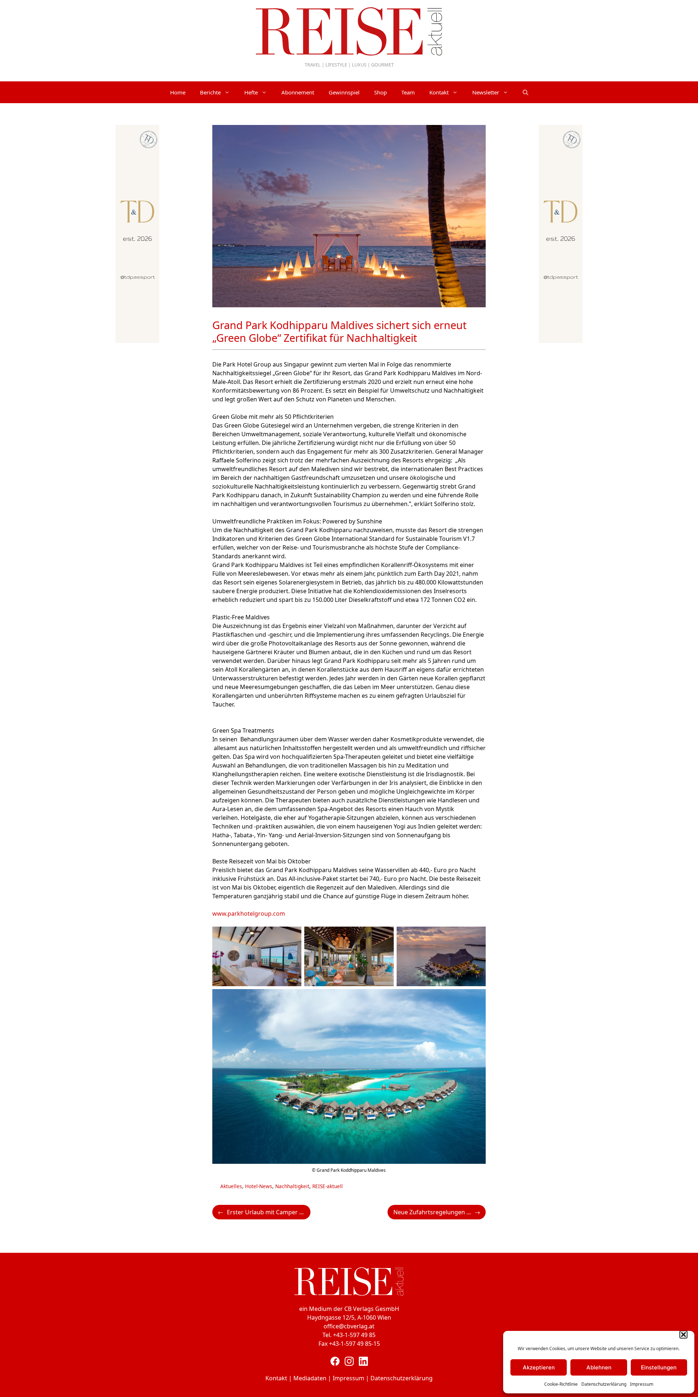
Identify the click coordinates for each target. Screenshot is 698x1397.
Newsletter (485, 92)
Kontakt (439, 92)
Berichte (210, 92)
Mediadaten (309, 1378)
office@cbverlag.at (349, 1326)
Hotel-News (258, 1186)
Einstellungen (659, 1367)
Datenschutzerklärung (603, 1384)
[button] (683, 1334)
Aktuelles (231, 1186)
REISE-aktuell (327, 1186)
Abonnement (297, 92)
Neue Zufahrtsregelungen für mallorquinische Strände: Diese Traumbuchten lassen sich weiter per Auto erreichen (439, 1212)
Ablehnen (598, 1367)
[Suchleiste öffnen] (525, 92)
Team (408, 92)
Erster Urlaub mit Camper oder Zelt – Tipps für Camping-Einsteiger (268, 1212)
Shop (380, 92)
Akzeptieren (539, 1367)
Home (177, 92)
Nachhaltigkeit (292, 1186)
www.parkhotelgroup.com (248, 914)
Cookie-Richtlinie (561, 1384)
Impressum (641, 1384)
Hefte (251, 92)
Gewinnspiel (344, 92)
